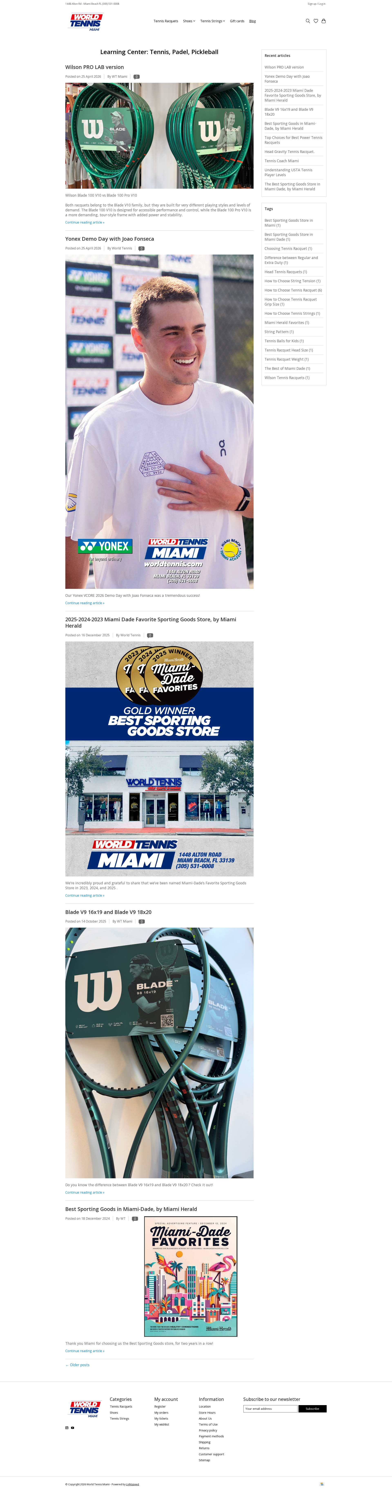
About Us (205, 1418)
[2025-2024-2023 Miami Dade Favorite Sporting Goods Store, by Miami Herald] (159, 878)
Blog (252, 21)
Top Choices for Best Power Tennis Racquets (293, 140)
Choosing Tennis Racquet (288, 248)
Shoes (114, 1412)
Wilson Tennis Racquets (287, 377)
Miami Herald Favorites (287, 322)
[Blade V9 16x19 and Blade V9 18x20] (159, 1179)
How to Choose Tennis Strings (292, 313)
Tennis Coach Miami (282, 160)
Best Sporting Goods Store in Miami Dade (289, 237)
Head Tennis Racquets (286, 271)
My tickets (161, 1418)
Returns (204, 1448)
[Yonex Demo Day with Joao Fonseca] (159, 590)
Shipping (204, 1442)
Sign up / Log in (316, 4)
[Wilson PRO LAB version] (159, 190)
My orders (161, 1412)
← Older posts (77, 1364)
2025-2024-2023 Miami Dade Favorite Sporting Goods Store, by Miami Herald (150, 622)
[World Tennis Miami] (85, 21)
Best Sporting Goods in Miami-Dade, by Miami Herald (131, 1208)
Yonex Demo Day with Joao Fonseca (109, 238)
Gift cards (237, 21)
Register (160, 1406)
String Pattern (279, 331)
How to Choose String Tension (293, 280)
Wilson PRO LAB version (94, 66)
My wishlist (161, 1424)
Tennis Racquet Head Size (289, 350)
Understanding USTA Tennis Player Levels (288, 172)
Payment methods (211, 1436)
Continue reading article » (85, 222)
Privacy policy (208, 1430)
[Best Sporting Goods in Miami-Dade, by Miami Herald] (190, 1338)
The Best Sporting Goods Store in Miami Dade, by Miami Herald (292, 186)
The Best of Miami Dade (287, 368)
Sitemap (204, 1460)
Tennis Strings (119, 1418)
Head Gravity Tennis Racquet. (289, 151)
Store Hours (207, 1412)
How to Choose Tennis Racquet (293, 290)
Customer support (211, 1454)
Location (205, 1406)
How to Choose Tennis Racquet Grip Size (291, 302)
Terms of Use (208, 1424)
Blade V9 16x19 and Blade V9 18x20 (108, 911)
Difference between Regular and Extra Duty (291, 260)
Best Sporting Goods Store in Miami (289, 223)
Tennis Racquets (166, 21)
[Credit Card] (321, 1484)
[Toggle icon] (308, 21)
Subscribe (312, 1409)
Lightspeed (132, 1484)
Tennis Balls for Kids (284, 340)
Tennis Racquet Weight (287, 359)
